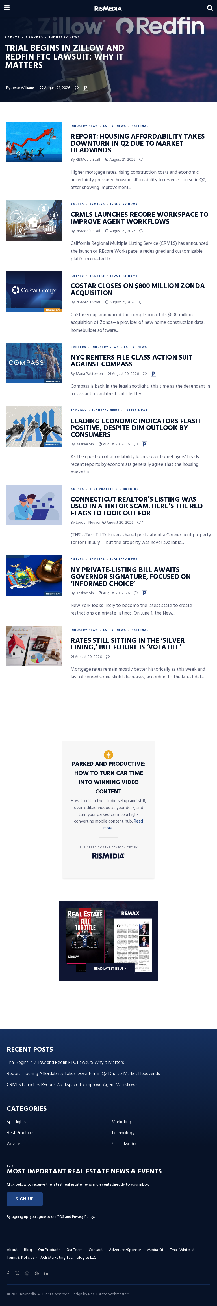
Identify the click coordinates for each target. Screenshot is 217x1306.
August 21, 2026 (56, 88)
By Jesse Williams (20, 88)
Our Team (74, 1250)
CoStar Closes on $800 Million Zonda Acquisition (138, 290)
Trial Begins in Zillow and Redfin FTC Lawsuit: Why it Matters (65, 1063)
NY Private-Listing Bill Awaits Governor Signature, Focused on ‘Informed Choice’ (131, 577)
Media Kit (155, 1250)
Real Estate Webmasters (108, 1294)
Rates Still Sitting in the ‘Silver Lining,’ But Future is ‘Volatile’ (128, 644)
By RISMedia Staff (85, 159)
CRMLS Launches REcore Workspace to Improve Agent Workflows (140, 218)
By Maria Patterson (87, 374)
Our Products (49, 1250)
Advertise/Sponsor (125, 1250)
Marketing (121, 1122)
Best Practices (103, 489)
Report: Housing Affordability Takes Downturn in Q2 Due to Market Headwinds (138, 143)
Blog (28, 1250)
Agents (12, 37)
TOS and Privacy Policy (75, 1217)
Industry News (64, 37)
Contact (96, 1250)
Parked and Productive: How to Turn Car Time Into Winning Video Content (108, 778)
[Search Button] (210, 8)
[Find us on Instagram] (27, 1274)
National (139, 126)
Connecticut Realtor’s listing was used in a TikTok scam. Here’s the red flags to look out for (137, 506)
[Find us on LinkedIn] (46, 1274)
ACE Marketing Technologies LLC (68, 1257)
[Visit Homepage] (108, 8)
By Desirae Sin (82, 444)
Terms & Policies (20, 1257)
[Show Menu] (7, 8)
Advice (13, 1144)
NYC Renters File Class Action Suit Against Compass (132, 361)
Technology (122, 1133)
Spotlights (16, 1122)
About (12, 1250)
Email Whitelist (182, 1250)
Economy (79, 410)
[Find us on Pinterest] (37, 1274)
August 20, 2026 (125, 374)
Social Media (123, 1144)
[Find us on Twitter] (17, 1274)
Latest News (114, 126)
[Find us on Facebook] (8, 1274)
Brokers (34, 37)
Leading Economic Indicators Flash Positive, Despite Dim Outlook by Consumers (135, 428)
